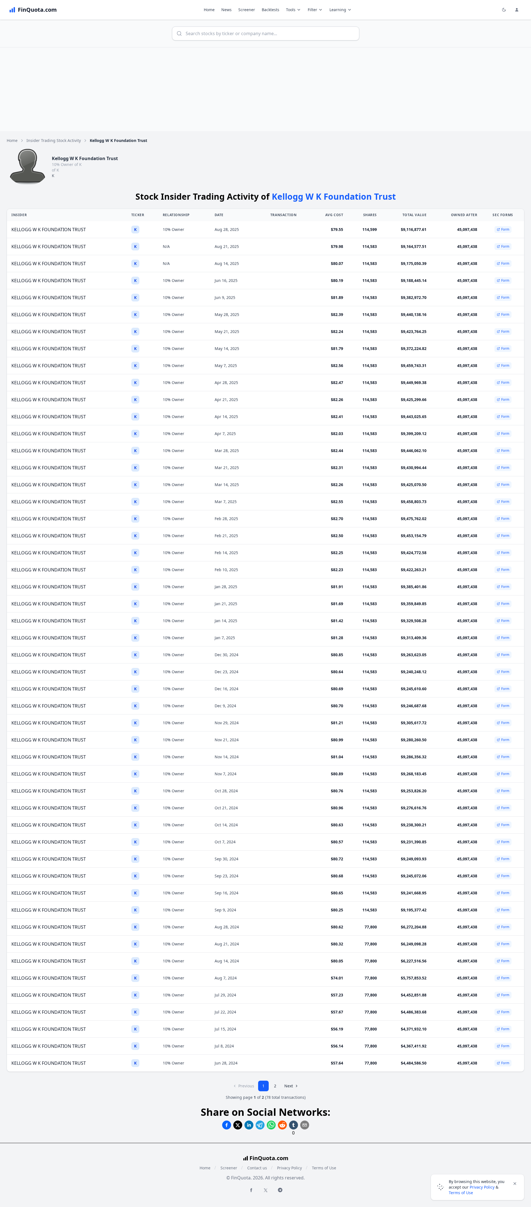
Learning (337, 9)
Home (209, 9)
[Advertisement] (265, 89)
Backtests (270, 9)
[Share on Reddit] (282, 1125)
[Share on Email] (304, 1125)
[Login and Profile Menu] (516, 9)
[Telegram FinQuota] (280, 1190)
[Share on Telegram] (260, 1125)
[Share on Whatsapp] (271, 1125)
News (226, 9)
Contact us (257, 1167)
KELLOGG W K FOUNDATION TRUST (48, 229)
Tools (290, 9)
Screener (246, 9)
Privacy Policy (289, 1167)
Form (505, 229)
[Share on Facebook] (226, 1125)
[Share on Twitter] (237, 1125)
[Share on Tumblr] (293, 1125)
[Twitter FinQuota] (265, 1190)
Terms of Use (324, 1167)
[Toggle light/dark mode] (504, 9)
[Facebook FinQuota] (251, 1190)
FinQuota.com (268, 1158)
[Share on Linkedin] (248, 1125)
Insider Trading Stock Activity (53, 140)
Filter (312, 9)
